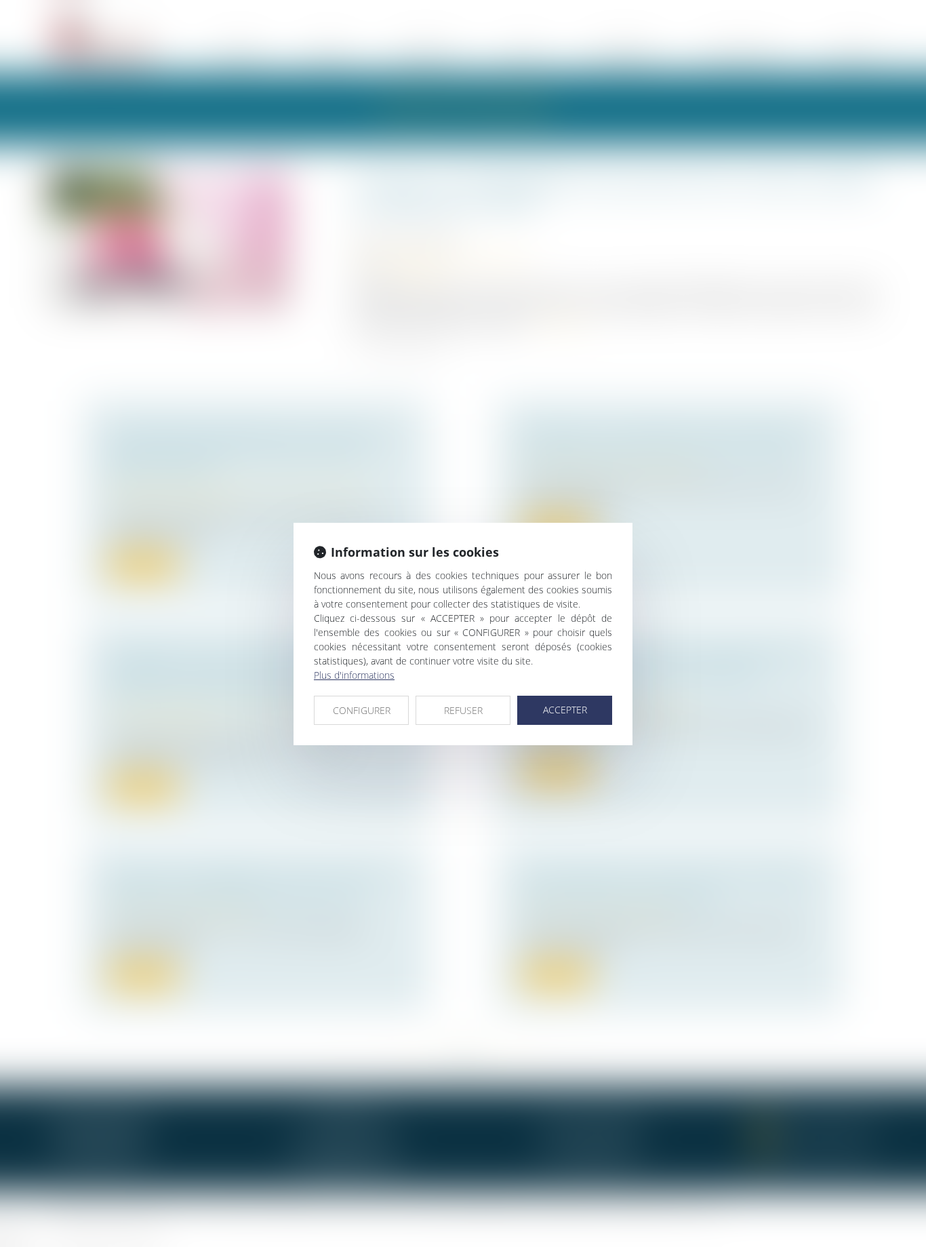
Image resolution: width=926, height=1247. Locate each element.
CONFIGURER (361, 710)
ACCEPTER (565, 709)
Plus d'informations (354, 675)
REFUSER (463, 710)
